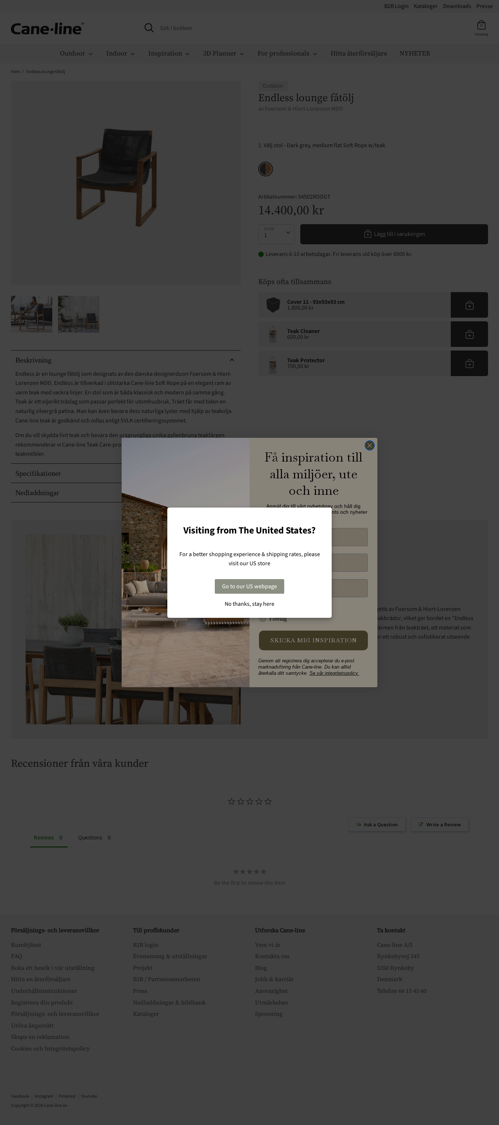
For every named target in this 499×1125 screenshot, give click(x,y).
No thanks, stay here (249, 604)
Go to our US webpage (249, 586)
